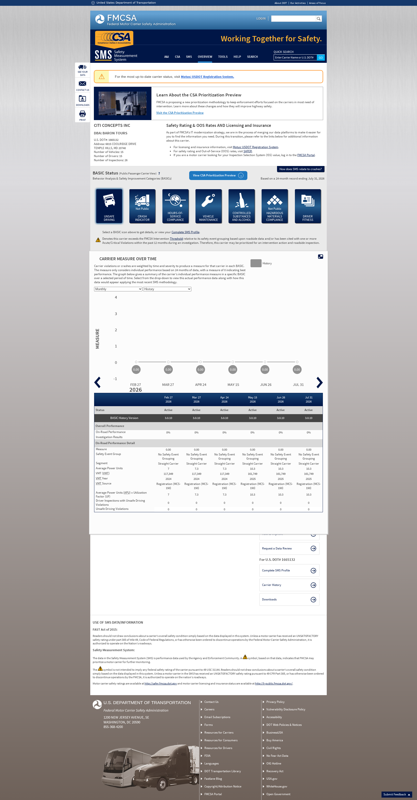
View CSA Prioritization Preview (214, 175)
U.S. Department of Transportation (147, 702)
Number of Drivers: (106, 156)
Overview (205, 57)
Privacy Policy (275, 702)
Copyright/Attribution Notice (222, 786)
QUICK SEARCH (283, 52)
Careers (209, 709)
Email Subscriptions (217, 717)
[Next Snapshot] (320, 382)
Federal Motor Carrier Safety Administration (136, 710)
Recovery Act (274, 771)
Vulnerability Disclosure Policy (285, 709)
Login (261, 18)
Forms (208, 725)
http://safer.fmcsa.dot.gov (161, 683)
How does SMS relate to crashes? (300, 169)
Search (252, 57)
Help (237, 57)
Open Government (278, 794)
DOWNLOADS (82, 105)
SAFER (247, 151)
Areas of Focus (317, 3)
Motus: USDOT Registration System (255, 147)
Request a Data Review (277, 548)
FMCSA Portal (306, 155)
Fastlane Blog (213, 779)
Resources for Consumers (220, 740)
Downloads (269, 599)
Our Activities (298, 3)
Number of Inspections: (109, 160)
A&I (166, 57)
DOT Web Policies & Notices (284, 725)
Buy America (274, 740)
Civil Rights (273, 748)
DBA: (98, 132)
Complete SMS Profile (185, 232)
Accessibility (274, 717)
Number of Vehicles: (107, 152)
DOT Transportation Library (222, 771)
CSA (177, 57)
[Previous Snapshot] (97, 382)
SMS (189, 57)
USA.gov (271, 779)
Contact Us (211, 702)
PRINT (82, 120)
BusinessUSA (274, 732)
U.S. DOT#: (101, 140)
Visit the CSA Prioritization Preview (180, 113)
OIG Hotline (273, 763)
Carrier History (271, 585)
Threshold (176, 239)
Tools (223, 57)
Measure (96, 339)
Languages (211, 763)
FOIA (207, 756)
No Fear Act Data (277, 756)
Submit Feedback (395, 794)
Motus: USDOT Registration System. (207, 76)
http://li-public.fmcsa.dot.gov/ (273, 683)
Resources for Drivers (218, 748)
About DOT (281, 3)
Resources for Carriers (218, 732)
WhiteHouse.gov (276, 786)
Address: (99, 144)
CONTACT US (82, 90)
